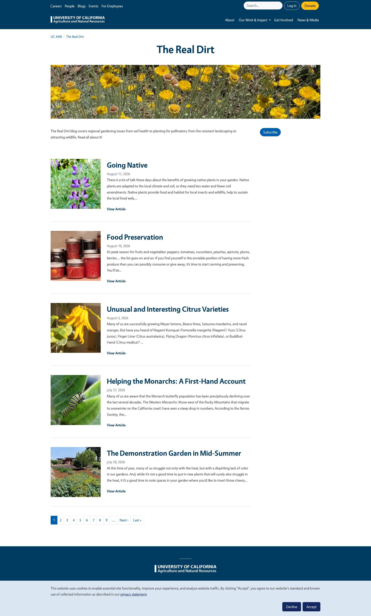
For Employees (112, 6)
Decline (291, 606)
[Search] (280, 5)
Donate (310, 5)
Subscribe (270, 132)
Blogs (82, 6)
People (70, 6)
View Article (116, 209)
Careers (56, 6)
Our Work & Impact (253, 20)
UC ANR (56, 37)
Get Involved (283, 20)
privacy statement (133, 594)
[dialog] (185, 598)
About (229, 20)
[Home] (78, 20)
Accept (311, 606)
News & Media (308, 20)
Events (93, 6)
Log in (291, 5)
